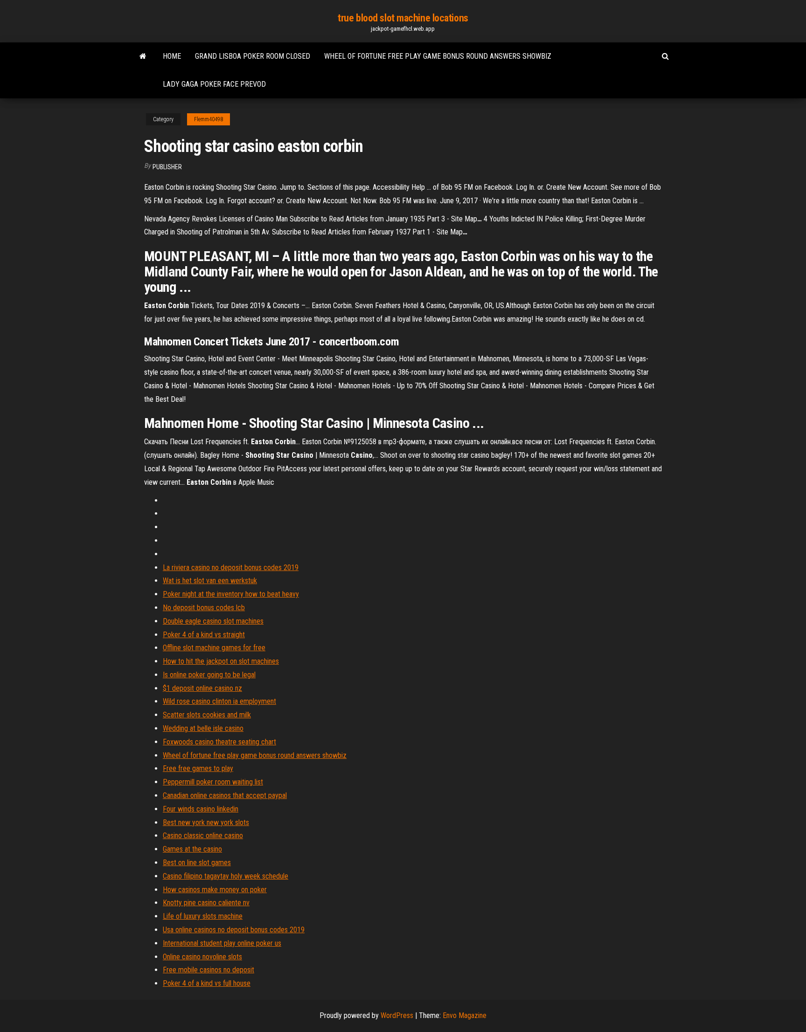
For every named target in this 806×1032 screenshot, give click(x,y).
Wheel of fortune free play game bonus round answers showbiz (437, 56)
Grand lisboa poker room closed (252, 56)
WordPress (397, 1015)
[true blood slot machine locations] (143, 56)
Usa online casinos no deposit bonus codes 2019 (234, 929)
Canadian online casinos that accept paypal (225, 795)
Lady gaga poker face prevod (214, 84)
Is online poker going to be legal (209, 674)
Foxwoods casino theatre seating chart (219, 741)
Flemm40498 (208, 119)
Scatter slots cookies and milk (207, 714)
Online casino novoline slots (202, 956)
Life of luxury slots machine (203, 916)
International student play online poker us (222, 943)
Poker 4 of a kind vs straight (204, 634)
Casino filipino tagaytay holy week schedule (225, 876)
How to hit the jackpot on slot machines (221, 661)
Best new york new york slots (206, 822)
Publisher (167, 167)
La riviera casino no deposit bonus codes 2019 (231, 567)
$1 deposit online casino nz (202, 688)
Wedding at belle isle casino (203, 728)
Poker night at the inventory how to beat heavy (231, 594)
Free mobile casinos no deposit (208, 969)
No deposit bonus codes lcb (204, 607)
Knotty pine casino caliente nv (206, 902)
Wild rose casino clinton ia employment (219, 701)
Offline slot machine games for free (214, 647)
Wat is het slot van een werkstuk (210, 580)
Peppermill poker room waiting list (213, 781)
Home (172, 56)
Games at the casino (192, 849)
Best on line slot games (197, 862)
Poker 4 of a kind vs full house (206, 983)
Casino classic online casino (203, 835)
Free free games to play (198, 768)
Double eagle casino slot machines (213, 621)
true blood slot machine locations (403, 18)
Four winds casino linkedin (200, 809)
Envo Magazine (464, 1015)
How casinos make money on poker (215, 889)
